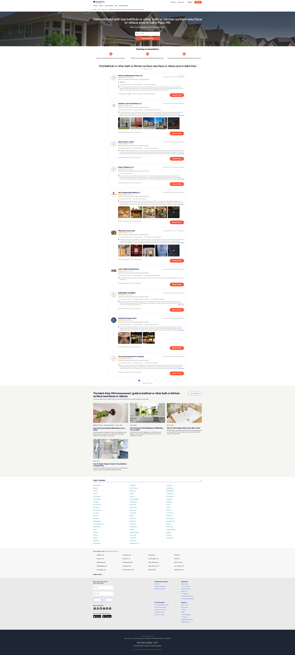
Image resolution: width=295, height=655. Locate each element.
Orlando (95, 532)
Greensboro (133, 527)
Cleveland (133, 538)
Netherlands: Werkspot (157, 638)
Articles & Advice (123, 5)
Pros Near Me (184, 593)
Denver (95, 516)
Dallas (168, 507)
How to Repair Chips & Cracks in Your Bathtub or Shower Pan (109, 465)
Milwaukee (169, 538)
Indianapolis (97, 543)
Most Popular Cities (99, 551)
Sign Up (198, 2)
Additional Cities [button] (97, 574)
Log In (190, 2)
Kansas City (133, 507)
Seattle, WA (152, 570)
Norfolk (168, 524)
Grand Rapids (134, 499)
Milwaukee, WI (101, 562)
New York (133, 518)
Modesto (96, 502)
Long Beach (97, 496)
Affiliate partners (185, 622)
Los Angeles (97, 499)
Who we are (184, 607)
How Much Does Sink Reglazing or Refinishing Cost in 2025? (146, 429)
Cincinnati (133, 535)
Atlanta (95, 538)
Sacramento (97, 504)
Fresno (95, 493)
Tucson (95, 491)
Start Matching (147, 38)
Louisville (132, 485)
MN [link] (99, 9)
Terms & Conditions (156, 645)
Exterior (101, 5)
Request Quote (177, 95)
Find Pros (157, 584)
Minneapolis (133, 502)
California (143, 643)
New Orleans (134, 488)
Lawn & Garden (109, 5)
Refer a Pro (184, 591)
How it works (184, 605)
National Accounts (159, 614)
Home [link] (94, 9)
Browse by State (112, 551)
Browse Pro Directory (160, 586)
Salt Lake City (170, 521)
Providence (170, 496)
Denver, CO (100, 558)
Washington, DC (179, 570)
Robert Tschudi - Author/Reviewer (103, 425)
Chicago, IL (151, 555)
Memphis (169, 499)
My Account (184, 584)
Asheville (132, 521)
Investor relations (186, 614)
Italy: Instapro (148, 638)
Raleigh (132, 529)
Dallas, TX (177, 555)
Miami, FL (177, 558)
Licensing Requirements (187, 598)
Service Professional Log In (162, 605)
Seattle (168, 532)
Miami (95, 529)
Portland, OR (127, 566)
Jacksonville (97, 527)
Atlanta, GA (100, 555)
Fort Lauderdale (98, 524)
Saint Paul (133, 504)
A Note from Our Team (187, 596)
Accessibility (155, 643)
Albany (132, 516)
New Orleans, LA (153, 562)
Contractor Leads (159, 612)
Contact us (184, 617)
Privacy (138, 643)
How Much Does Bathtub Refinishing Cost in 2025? (109, 429)
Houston (169, 516)
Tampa (95, 535)
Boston (132, 493)
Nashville (169, 502)
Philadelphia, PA (102, 566)
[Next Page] (164, 380)
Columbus (133, 540)
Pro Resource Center (160, 609)
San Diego (96, 507)
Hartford (95, 518)
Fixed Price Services (160, 589)
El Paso (168, 510)
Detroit (132, 496)
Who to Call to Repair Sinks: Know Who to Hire (183, 428)
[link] (147, 77)
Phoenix (95, 488)
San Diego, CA (101, 570)
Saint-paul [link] (104, 9)
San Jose (96, 513)
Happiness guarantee (187, 619)
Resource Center (185, 589)
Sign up (103, 600)
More (116, 5)
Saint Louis (133, 510)
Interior (95, 5)
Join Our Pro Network (160, 607)
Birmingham (97, 485)
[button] (124, 123)
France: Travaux (128, 638)
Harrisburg (169, 488)
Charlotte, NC (127, 555)
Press (182, 612)
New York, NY (178, 562)
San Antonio (170, 518)
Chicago (95, 540)
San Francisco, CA (128, 570)
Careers (183, 609)
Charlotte (133, 524)
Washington (97, 521)
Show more (181, 115)
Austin (168, 504)
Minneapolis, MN (128, 562)
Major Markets (99, 480)
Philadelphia (170, 491)
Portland (169, 485)
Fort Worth (169, 513)
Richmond (169, 527)
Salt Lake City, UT (153, 566)
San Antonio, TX (179, 566)
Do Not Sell (148, 643)
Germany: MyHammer (138, 638)
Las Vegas (133, 513)
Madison (169, 535)
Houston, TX (126, 558)
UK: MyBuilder (168, 638)
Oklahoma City (134, 543)
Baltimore (133, 491)
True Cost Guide (185, 586)
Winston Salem (134, 532)
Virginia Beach (170, 529)
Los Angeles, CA (153, 558)
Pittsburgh (169, 493)
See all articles (194, 394)
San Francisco (97, 510)
